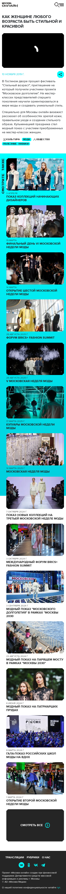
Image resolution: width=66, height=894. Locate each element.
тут (58, 887)
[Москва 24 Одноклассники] (29, 865)
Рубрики (33, 857)
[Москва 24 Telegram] (44, 865)
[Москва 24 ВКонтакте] (36, 865)
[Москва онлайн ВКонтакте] (22, 865)
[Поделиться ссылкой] (60, 74)
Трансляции (14, 857)
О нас (46, 857)
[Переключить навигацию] (59, 4)
